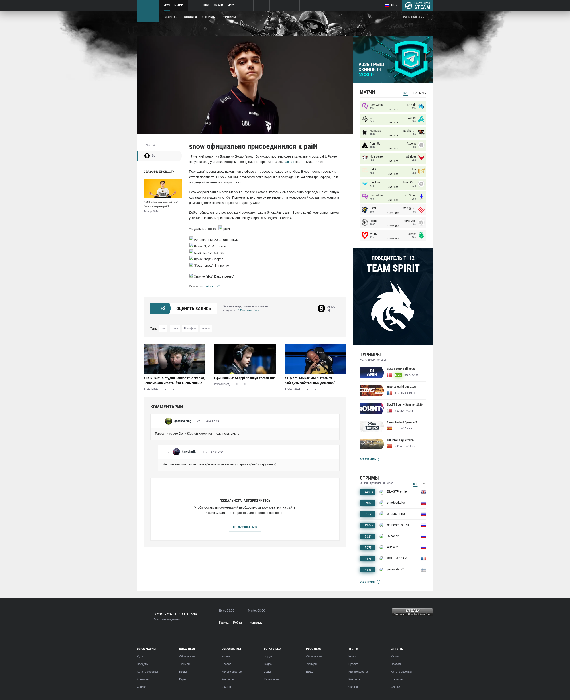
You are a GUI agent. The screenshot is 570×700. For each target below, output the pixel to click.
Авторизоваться (245, 527)
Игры (182, 679)
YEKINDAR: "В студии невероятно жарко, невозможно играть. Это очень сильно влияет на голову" (174, 380)
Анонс (206, 328)
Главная (170, 17)
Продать (142, 664)
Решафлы (190, 328)
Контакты (256, 622)
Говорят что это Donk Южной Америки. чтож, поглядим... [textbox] (197, 433)
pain (163, 328)
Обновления (187, 656)
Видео (268, 664)
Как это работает (147, 672)
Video (231, 5)
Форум (268, 656)
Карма (224, 622)
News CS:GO (226, 610)
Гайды (183, 672)
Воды (267, 672)
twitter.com (212, 286)
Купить (141, 656)
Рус (424, 484)
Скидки (141, 687)
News (167, 5)
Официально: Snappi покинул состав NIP (244, 378)
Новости (190, 17)
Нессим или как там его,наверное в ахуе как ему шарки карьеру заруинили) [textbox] (219, 464)
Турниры (228, 17)
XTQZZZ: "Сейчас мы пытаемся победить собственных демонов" (310, 380)
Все (405, 93)
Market (178, 5)
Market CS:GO (256, 610)
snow (175, 328)
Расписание (271, 679)
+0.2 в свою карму (247, 310)
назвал (289, 162)
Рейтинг (239, 622)
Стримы (209, 17)
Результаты (419, 93)
